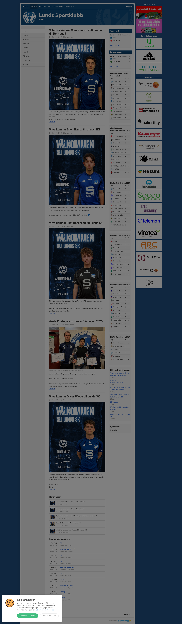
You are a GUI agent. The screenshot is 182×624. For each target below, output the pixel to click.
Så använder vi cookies (45, 610)
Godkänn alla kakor (27, 616)
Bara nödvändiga (49, 616)
